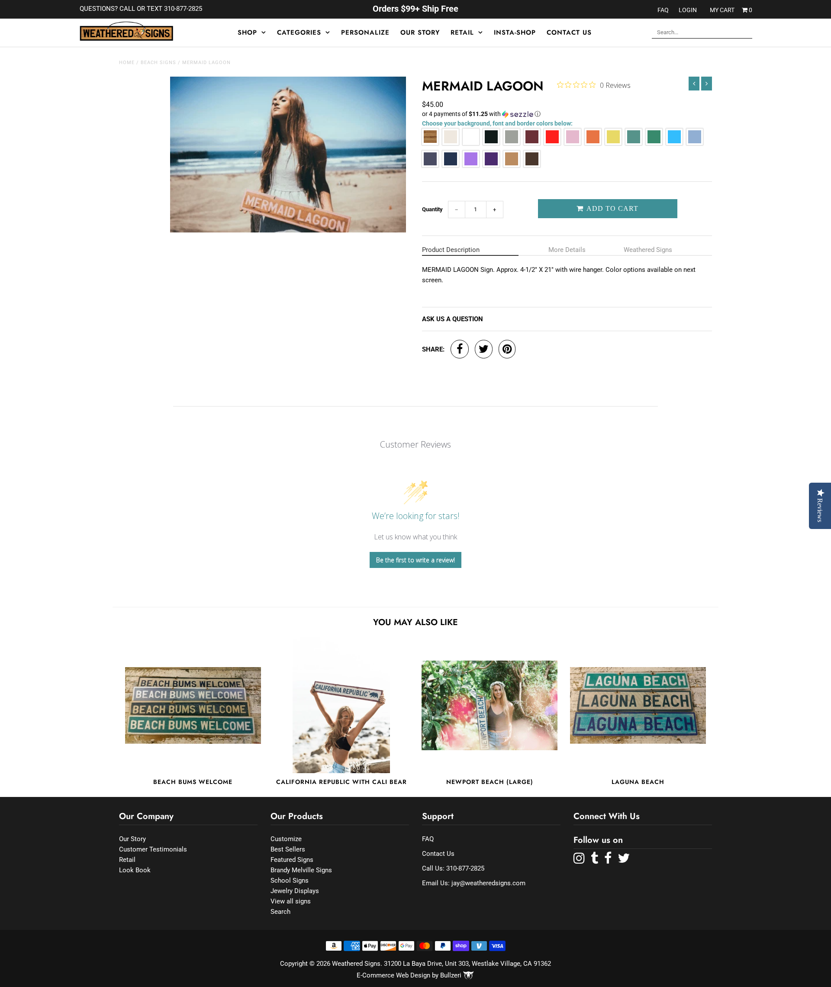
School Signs (290, 880)
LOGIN (688, 9)
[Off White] (450, 143)
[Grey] (511, 143)
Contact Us (569, 32)
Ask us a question (452, 319)
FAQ (663, 9)
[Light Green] (633, 143)
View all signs (291, 901)
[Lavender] (471, 165)
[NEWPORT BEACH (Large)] (489, 705)
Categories (299, 32)
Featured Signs (292, 860)
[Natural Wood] (430, 143)
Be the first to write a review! (415, 560)
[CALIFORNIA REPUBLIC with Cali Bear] (341, 705)
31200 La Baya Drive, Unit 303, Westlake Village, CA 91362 (467, 964)
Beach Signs (158, 62)
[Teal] (674, 143)
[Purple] (491, 165)
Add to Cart (611, 208)
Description (451, 250)
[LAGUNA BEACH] (638, 705)
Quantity (432, 209)
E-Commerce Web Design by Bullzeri (410, 975)
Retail (462, 32)
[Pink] (572, 143)
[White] (471, 143)
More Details (567, 250)
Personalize (365, 32)
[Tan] (511, 165)
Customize (286, 839)
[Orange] (593, 143)
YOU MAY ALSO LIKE (415, 622)
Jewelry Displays (295, 891)
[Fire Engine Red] (552, 143)
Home (127, 62)
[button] (567, 114)
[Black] (491, 143)
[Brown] (532, 165)
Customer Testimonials (153, 849)
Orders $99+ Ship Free (415, 8)
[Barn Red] (532, 143)
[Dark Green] (654, 143)
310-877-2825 (465, 868)
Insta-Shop (515, 32)
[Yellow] (613, 143)
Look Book (135, 870)
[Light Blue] (694, 143)
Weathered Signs (648, 250)
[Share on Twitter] (484, 349)
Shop (247, 32)
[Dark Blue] (450, 165)
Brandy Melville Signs (301, 870)
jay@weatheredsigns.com (488, 883)
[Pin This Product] (507, 349)
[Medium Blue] (430, 165)
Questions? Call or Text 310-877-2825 (141, 9)
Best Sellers (288, 849)
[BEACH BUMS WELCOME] (193, 705)
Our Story (420, 32)
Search (280, 912)
